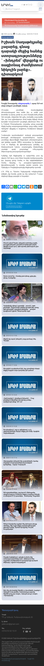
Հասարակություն (24, 22)
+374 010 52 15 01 (9, 631)
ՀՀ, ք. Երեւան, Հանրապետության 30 (17, 617)
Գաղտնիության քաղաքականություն (14, 659)
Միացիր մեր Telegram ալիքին (18, 203)
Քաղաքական (7, 37)
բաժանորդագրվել (14, 206)
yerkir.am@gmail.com (10, 624)
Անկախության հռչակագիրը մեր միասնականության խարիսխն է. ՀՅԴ (17, 20)
